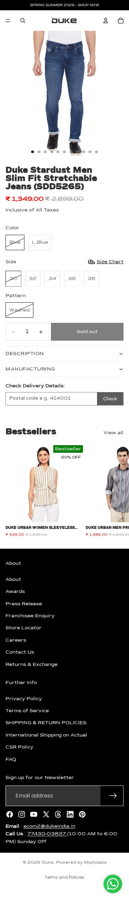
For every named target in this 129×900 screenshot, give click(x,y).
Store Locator (24, 627)
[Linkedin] (70, 814)
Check (110, 398)
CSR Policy (19, 747)
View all (113, 432)
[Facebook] (10, 814)
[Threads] (58, 814)
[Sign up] (113, 795)
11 (96, 152)
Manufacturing (30, 369)
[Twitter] (46, 814)
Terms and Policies (64, 877)
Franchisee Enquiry (30, 615)
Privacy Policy (24, 698)
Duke (48, 863)
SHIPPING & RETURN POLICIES (46, 722)
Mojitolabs (95, 863)
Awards (15, 591)
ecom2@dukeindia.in (49, 826)
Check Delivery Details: (35, 386)
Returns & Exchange (31, 664)
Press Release (24, 603)
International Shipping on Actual (46, 734)
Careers (16, 639)
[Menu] (8, 20)
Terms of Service (27, 710)
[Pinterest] (82, 814)
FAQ (11, 759)
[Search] (22, 20)
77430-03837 (47, 833)
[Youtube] (34, 814)
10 (90, 152)
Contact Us (20, 652)
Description (25, 353)
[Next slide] (115, 491)
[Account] (105, 20)
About (13, 579)
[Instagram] (22, 814)
